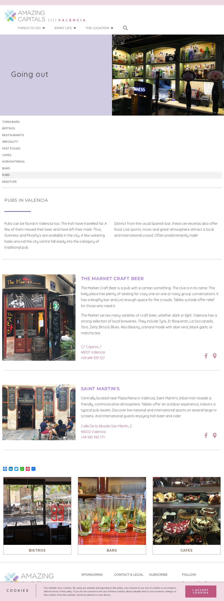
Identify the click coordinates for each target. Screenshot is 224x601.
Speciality (10, 141)
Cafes (6, 155)
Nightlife (9, 181)
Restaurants (13, 135)
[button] (31, 28)
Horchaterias (13, 161)
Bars (6, 168)
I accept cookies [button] (200, 591)
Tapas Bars (10, 121)
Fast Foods (11, 148)
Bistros (8, 128)
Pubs (6, 175)
